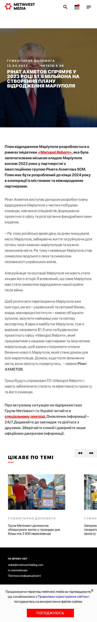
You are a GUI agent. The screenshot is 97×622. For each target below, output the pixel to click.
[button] (80, 453)
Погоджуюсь (50, 613)
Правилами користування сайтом (63, 596)
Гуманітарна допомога (31, 61)
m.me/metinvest (18, 570)
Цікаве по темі (31, 457)
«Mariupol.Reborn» (55, 152)
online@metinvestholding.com (25, 565)
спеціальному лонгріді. (25, 416)
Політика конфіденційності (24, 575)
